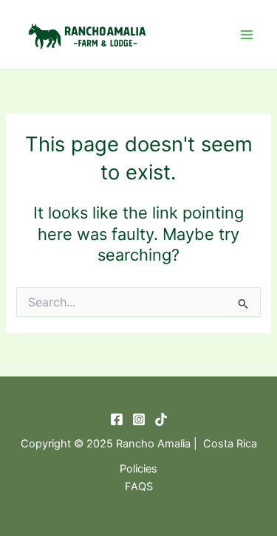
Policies (138, 468)
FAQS (139, 486)
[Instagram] (139, 419)
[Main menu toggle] (246, 34)
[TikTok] (161, 419)
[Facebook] (116, 419)
